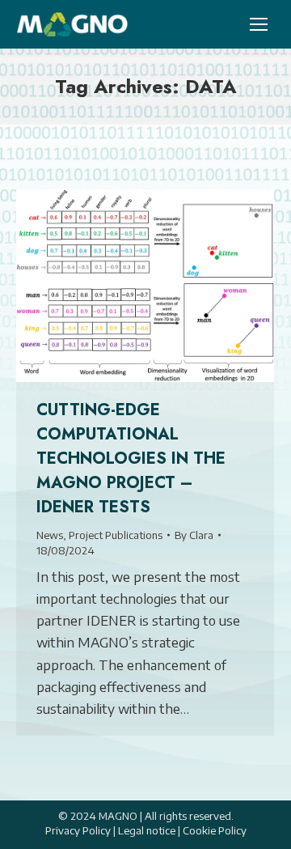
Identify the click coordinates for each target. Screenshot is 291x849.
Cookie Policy (215, 830)
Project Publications (115, 535)
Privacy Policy (78, 830)
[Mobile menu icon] (258, 24)
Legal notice (146, 830)
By (194, 535)
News (49, 535)
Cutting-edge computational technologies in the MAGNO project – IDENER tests (131, 458)
